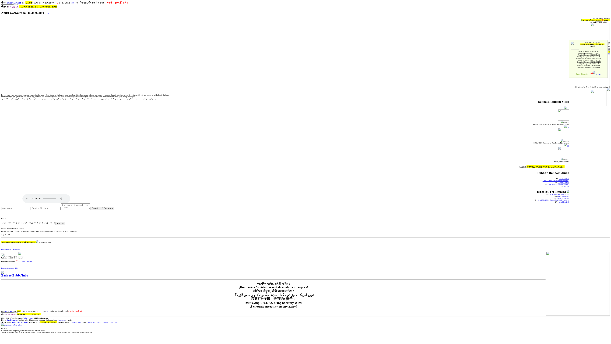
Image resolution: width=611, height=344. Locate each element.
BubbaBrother (76, 322)
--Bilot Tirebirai (564, 179)
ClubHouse (7, 325)
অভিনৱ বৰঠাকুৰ (17, 325)
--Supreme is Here (563, 182)
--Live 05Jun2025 (563, 202)
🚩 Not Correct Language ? (24, 261)
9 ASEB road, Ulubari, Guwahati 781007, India (102, 322)
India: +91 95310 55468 (20, 322)
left (72, 2)
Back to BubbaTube (14, 275)
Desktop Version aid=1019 (9, 268)
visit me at (61, 320)
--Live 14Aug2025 (563, 196)
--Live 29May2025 (563, 198)
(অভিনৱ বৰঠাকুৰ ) (28, 318)
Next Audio (16, 249)
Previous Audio (6, 249)
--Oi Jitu (566, 186)
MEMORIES (14, 2)
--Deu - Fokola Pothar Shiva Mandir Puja (556, 181)
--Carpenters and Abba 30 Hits (559, 194)
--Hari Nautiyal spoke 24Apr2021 (558, 184)
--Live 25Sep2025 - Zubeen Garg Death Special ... (553, 200)
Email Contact (12, 320)
